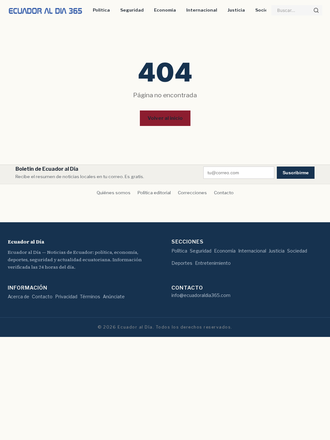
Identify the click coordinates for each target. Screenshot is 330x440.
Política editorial (154, 192)
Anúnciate (114, 296)
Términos (90, 296)
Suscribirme (296, 172)
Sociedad (266, 10)
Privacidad (66, 296)
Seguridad (132, 10)
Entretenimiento (213, 263)
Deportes (181, 263)
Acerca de (18, 296)
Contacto (224, 192)
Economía (165, 10)
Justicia (236, 10)
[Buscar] (316, 10)
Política (101, 10)
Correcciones (192, 192)
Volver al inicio (165, 118)
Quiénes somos (114, 192)
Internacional (201, 10)
